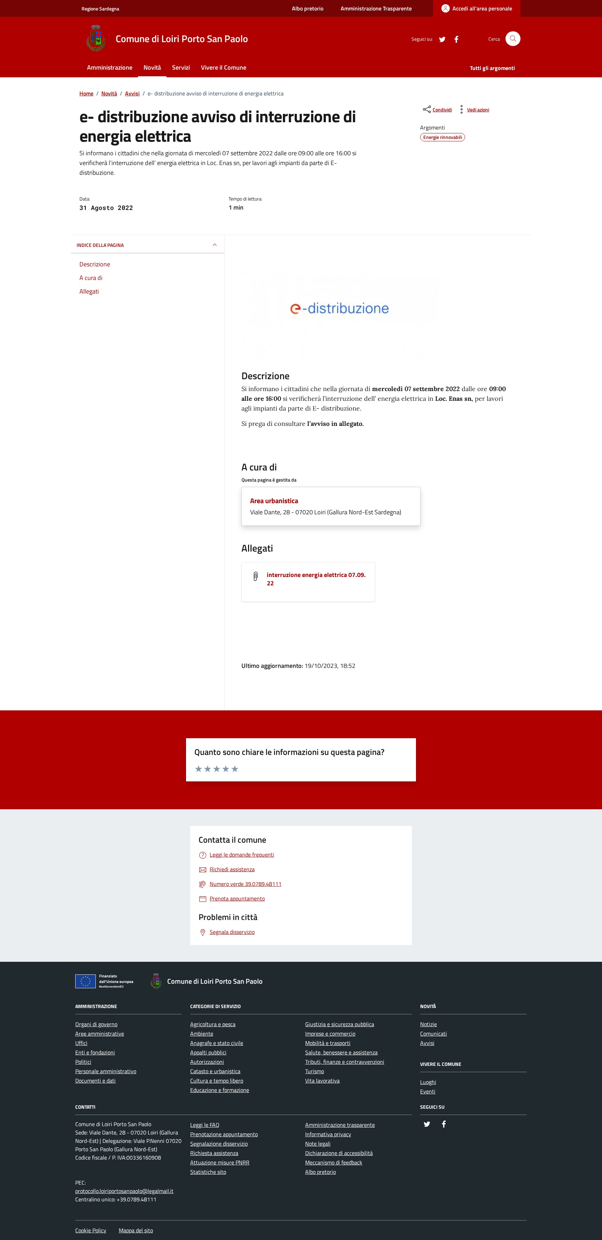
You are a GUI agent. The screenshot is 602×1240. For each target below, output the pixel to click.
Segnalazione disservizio (219, 1143)
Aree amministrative (99, 1033)
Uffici (81, 1043)
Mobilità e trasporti (327, 1043)
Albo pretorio (307, 8)
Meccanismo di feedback (333, 1162)
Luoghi (428, 1082)
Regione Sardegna (100, 8)
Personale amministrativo (105, 1071)
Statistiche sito (208, 1172)
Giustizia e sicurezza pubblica (339, 1024)
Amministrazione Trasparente (376, 8)
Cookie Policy (90, 1230)
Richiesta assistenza (214, 1153)
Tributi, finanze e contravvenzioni (344, 1062)
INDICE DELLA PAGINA (100, 245)
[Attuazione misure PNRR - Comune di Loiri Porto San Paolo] (106, 982)
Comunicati (433, 1033)
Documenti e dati (95, 1080)
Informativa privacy (328, 1134)
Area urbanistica (274, 500)
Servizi (181, 67)
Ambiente (201, 1033)
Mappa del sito (136, 1230)
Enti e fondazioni (95, 1052)
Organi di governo (96, 1024)
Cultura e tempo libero (216, 1080)
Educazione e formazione (219, 1090)
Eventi (427, 1091)
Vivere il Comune (223, 67)
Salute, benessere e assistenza (341, 1052)
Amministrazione (109, 67)
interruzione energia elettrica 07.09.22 (316, 579)
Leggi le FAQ (204, 1125)
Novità (152, 67)
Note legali (318, 1143)
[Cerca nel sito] (512, 38)
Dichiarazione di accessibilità (339, 1153)
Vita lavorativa (322, 1080)
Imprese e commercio (330, 1033)
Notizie (428, 1024)
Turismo (314, 1071)
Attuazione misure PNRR (219, 1162)
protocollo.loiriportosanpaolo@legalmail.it (124, 1191)
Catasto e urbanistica (215, 1071)
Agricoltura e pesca (213, 1024)
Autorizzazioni (207, 1062)
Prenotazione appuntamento (224, 1134)
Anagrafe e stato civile (216, 1043)
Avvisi (427, 1043)
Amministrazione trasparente (340, 1125)
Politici (83, 1062)
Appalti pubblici (208, 1052)
